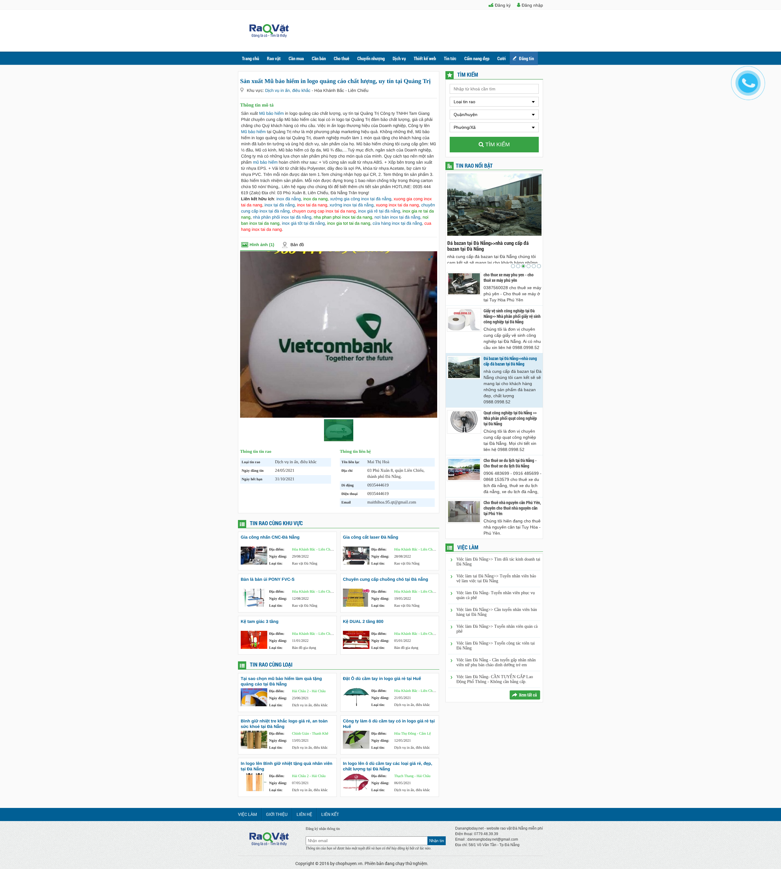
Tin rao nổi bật (474, 165)
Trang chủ (250, 58)
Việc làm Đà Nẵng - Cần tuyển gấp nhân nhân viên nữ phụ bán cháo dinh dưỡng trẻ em (496, 662)
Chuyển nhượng (371, 58)
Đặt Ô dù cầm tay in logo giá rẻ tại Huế (382, 678)
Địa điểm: (276, 549)
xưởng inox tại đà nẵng (351, 204)
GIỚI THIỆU (276, 814)
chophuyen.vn (349, 863)
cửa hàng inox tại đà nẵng (397, 223)
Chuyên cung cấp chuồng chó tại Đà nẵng (385, 579)
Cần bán (319, 58)
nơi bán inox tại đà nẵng (397, 217)
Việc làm (247, 814)
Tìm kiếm (497, 144)
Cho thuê (341, 58)
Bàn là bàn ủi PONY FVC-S (267, 579)
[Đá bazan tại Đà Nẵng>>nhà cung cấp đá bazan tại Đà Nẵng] (464, 367)
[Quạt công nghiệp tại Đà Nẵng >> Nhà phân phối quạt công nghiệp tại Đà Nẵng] (464, 422)
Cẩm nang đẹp (476, 58)
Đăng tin (526, 58)
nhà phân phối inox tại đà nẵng (282, 217)
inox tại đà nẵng (280, 204)
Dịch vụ (399, 58)
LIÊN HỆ (304, 814)
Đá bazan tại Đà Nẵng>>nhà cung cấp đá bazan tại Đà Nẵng (510, 361)
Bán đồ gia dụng (304, 647)
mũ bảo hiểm (265, 162)
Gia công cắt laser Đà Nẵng (370, 537)
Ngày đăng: (278, 556)
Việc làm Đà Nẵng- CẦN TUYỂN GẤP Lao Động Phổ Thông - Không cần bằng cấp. (494, 679)
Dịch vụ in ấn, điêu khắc (288, 90)
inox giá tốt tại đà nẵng (303, 223)
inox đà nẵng (288, 198)
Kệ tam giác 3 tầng (260, 621)
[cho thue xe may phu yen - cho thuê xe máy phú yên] (464, 284)
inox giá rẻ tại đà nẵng (379, 211)
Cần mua (296, 58)
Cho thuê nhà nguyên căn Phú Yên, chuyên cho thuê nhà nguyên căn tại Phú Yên (512, 508)
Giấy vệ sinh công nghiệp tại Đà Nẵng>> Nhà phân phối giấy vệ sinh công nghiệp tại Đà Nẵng (512, 316)
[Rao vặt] (269, 36)
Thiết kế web (425, 58)
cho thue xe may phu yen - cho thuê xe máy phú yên (509, 277)
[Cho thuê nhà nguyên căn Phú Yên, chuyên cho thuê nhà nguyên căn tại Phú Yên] (464, 511)
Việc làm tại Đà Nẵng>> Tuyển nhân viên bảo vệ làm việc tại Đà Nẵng (496, 578)
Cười (501, 58)
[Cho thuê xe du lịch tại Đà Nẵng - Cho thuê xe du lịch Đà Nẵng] (464, 469)
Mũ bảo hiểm (271, 113)
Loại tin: (276, 563)
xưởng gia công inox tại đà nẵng (360, 198)
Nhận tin (436, 840)
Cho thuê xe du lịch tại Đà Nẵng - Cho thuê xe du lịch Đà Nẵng (510, 463)
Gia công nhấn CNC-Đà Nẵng (270, 537)
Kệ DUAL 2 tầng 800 (363, 621)
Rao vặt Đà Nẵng (304, 563)
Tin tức (450, 58)
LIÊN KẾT (330, 814)
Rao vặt (274, 58)
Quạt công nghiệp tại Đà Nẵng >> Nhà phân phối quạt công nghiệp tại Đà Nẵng (490, 245)
